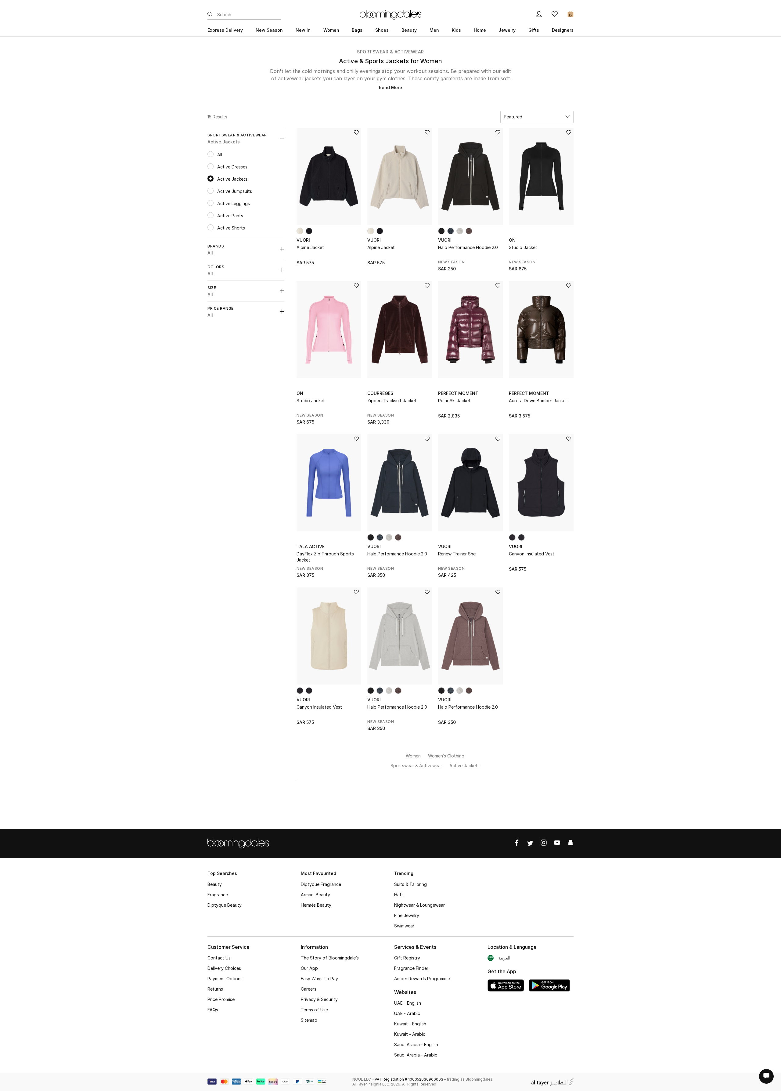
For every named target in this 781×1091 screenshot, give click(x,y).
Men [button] (434, 30)
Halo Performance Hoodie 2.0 (468, 247)
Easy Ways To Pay (319, 978)
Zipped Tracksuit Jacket (391, 400)
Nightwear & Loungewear (419, 905)
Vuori (303, 240)
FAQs (212, 1009)
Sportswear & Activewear (390, 51)
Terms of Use (314, 1009)
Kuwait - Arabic (409, 1034)
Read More (390, 87)
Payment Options (225, 978)
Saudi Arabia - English (416, 1044)
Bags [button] (357, 30)
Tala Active (311, 546)
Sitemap (309, 1020)
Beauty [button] (409, 30)
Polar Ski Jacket (454, 400)
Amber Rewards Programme (422, 978)
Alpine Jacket (310, 247)
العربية (504, 957)
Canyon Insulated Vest (531, 553)
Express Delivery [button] (225, 30)
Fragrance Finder (411, 968)
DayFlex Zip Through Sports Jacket (325, 556)
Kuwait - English (410, 1023)
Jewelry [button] (507, 30)
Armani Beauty (315, 894)
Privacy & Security (319, 999)
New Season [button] (269, 30)
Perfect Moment (458, 393)
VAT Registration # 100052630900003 (409, 1079)
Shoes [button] (382, 30)
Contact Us (219, 957)
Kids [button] (456, 30)
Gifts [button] (533, 30)
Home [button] (480, 30)
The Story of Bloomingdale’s (330, 957)
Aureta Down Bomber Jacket (538, 400)
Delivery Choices (224, 968)
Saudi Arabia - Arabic (415, 1054)
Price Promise (221, 999)
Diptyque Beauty (224, 905)
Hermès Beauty (316, 905)
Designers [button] (563, 30)
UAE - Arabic (407, 1013)
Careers (308, 989)
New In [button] (303, 30)
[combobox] (537, 117)
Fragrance (217, 894)
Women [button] (331, 30)
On (512, 240)
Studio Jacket (523, 247)
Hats (399, 894)
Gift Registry (407, 957)
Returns (215, 989)
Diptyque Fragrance (321, 884)
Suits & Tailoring (410, 884)
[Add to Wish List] (356, 133)
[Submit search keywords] (209, 14)
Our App (309, 968)
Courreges (380, 393)
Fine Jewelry (406, 915)
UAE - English (407, 1003)
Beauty (214, 884)
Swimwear (404, 925)
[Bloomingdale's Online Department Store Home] (390, 14)
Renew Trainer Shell (457, 553)
